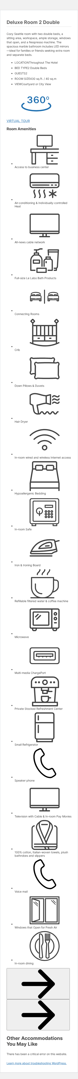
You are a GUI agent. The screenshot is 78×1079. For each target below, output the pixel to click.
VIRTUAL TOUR (18, 121)
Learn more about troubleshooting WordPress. (37, 1063)
